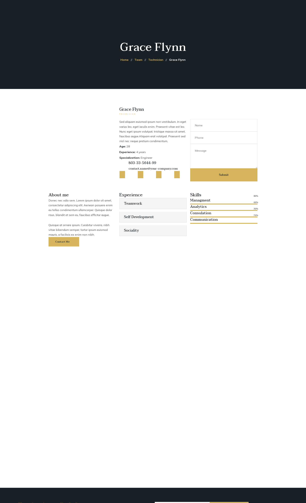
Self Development (139, 217)
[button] (153, 203)
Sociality (131, 230)
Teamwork (133, 204)
